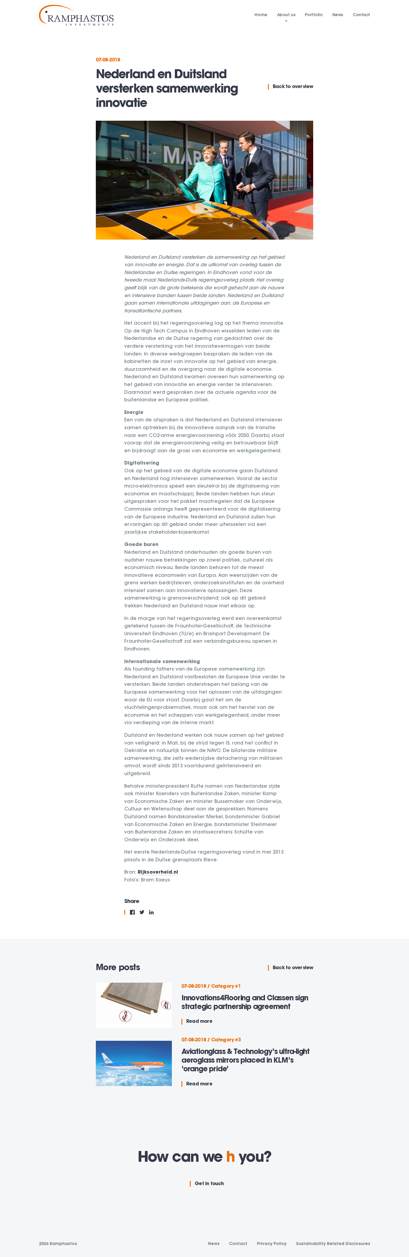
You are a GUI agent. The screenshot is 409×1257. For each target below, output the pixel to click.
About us (286, 15)
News (337, 15)
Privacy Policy (272, 1244)
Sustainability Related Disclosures (333, 1244)
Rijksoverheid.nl (158, 872)
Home (261, 15)
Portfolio (313, 15)
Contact (361, 15)
